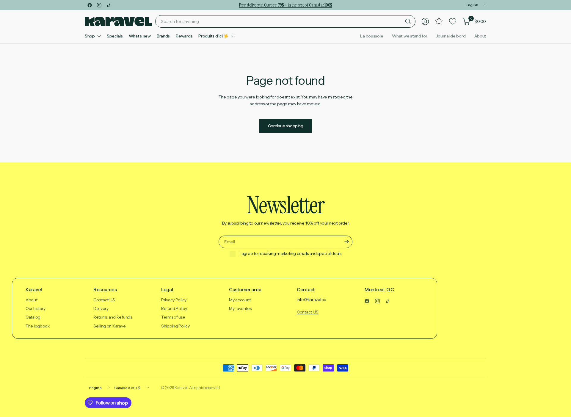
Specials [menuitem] (115, 36)
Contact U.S (104, 299)
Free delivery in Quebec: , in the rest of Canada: (285, 5)
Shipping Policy (175, 326)
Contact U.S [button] (308, 312)
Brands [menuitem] (163, 36)
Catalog (33, 317)
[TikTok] (108, 5)
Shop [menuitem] (90, 36)
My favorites (240, 308)
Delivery (101, 308)
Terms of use (173, 317)
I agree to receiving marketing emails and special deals (290, 253)
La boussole (371, 36)
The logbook (38, 326)
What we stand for (409, 36)
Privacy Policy (173, 299)
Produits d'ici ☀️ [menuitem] (213, 36)
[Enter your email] (346, 242)
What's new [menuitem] (140, 36)
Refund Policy (174, 308)
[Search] (408, 21)
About (480, 36)
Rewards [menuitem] (184, 36)
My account (240, 299)
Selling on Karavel (109, 326)
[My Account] (425, 21)
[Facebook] (89, 5)
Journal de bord (451, 36)
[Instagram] (99, 5)
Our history (36, 308)
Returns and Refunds (112, 317)
